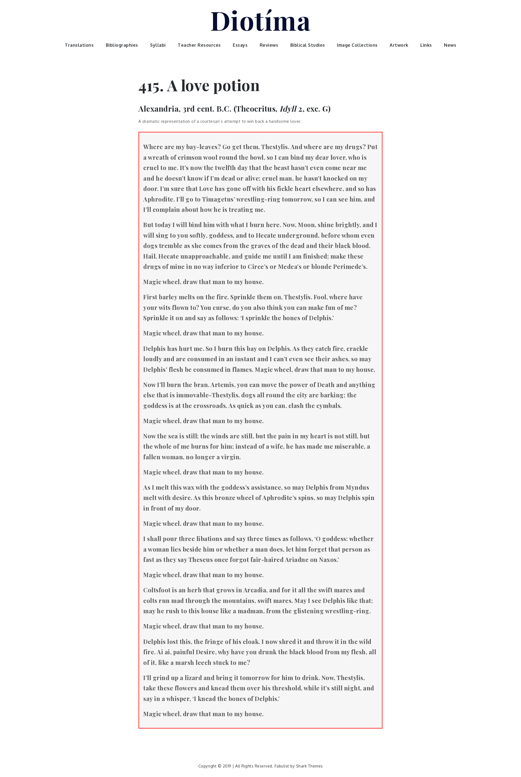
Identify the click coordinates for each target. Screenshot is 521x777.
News (450, 45)
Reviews (269, 45)
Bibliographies (122, 45)
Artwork (399, 45)
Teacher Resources (199, 45)
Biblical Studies (307, 45)
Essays (240, 45)
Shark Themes (309, 766)
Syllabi (158, 45)
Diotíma (260, 19)
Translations (79, 45)
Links (426, 45)
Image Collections (357, 45)
